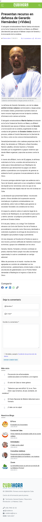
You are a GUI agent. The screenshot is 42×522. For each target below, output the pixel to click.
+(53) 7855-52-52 (10, 508)
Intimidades (14, 442)
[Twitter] (6, 287)
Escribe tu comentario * (11, 322)
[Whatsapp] (14, 287)
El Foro (13, 421)
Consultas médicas (17, 451)
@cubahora (8, 511)
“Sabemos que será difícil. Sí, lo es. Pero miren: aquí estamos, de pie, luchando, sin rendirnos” (19, 390)
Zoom (12, 462)
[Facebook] (2, 287)
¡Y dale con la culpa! (15, 407)
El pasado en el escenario (19, 425)
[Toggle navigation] (39, 5)
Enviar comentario (11, 360)
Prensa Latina (6, 38)
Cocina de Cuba (16, 430)
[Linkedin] (10, 287)
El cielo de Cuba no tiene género (19, 383)
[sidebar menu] (2, 5)
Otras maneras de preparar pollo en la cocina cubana (25, 435)
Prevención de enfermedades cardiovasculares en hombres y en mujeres (24, 455)
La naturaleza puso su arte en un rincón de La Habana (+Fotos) (24, 467)
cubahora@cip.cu (11, 513)
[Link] (17, 287)
